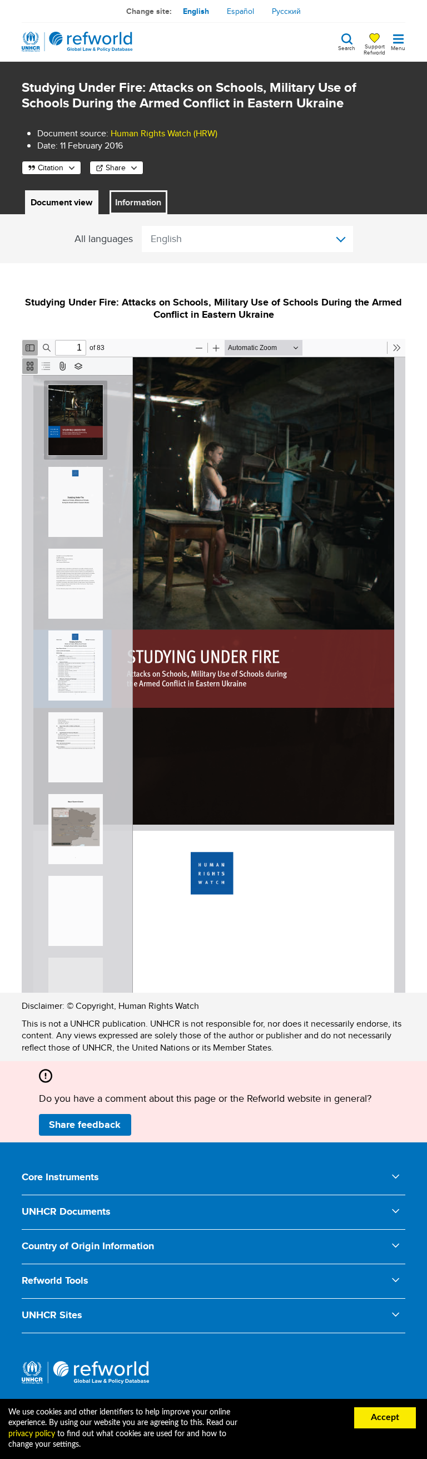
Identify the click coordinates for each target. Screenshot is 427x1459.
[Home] (77, 41)
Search (346, 47)
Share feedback (85, 1124)
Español (240, 11)
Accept (385, 1417)
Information (138, 202)
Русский (286, 11)
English (196, 11)
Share (116, 167)
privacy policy (31, 1434)
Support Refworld (374, 49)
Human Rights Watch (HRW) (164, 133)
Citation (50, 167)
